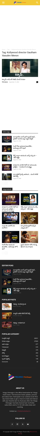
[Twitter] (23, 424)
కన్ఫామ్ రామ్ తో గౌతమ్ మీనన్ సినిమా (13, 79)
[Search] (37, 2)
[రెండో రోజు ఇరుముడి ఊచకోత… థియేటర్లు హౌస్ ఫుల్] (7, 148)
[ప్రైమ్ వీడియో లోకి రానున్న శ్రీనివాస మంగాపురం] (29, 237)
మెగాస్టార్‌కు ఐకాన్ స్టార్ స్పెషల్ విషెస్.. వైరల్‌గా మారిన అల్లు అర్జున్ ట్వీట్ (24, 138)
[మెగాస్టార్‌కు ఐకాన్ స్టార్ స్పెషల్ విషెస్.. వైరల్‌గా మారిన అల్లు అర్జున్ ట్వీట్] (7, 139)
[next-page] (6, 183)
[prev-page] (3, 183)
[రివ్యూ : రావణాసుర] (7, 325)
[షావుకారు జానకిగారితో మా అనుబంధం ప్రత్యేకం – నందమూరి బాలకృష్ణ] (7, 167)
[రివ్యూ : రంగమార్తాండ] (7, 306)
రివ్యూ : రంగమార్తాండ (19, 304)
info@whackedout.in (23, 411)
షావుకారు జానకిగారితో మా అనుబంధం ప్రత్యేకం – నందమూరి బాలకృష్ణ (25, 166)
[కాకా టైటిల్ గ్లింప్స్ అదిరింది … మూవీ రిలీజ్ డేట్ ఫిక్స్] (7, 176)
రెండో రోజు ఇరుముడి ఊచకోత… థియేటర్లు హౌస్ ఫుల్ (22, 147)
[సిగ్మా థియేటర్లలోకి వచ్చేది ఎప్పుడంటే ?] (29, 218)
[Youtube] (28, 424)
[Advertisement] (20, 26)
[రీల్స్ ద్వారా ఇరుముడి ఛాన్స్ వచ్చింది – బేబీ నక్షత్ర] (7, 158)
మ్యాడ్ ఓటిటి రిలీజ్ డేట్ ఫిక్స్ (22, 313)
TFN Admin (5, 82)
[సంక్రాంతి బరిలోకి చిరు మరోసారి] (10, 218)
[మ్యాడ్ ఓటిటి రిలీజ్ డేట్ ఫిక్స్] (7, 316)
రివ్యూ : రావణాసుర (19, 323)
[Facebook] (12, 424)
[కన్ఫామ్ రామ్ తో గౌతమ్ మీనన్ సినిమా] (20, 68)
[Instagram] (17, 424)
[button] (3, 2)
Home (3, 49)
